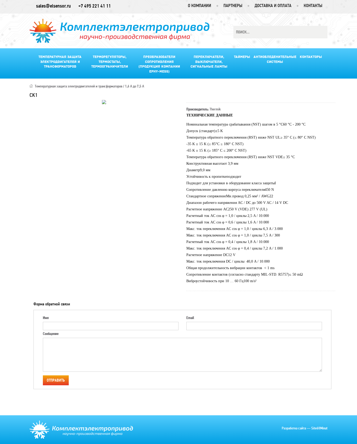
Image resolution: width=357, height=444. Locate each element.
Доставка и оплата (273, 5)
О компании (199, 5)
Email (190, 318)
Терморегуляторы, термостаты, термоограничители (109, 62)
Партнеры (232, 5)
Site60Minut (319, 428)
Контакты (313, 5)
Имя (46, 318)
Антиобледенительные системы (275, 59)
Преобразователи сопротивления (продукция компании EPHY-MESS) (159, 64)
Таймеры (242, 57)
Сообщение (51, 333)
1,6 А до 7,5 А (134, 86)
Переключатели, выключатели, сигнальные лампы (209, 62)
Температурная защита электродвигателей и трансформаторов (60, 62)
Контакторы (311, 57)
